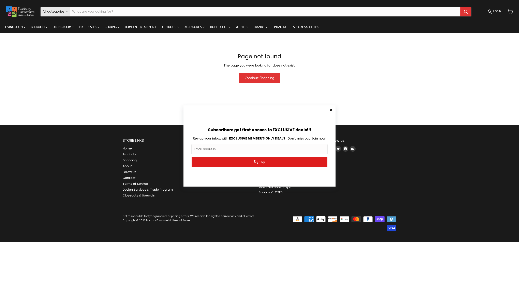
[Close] (331, 109)
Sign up (259, 162)
